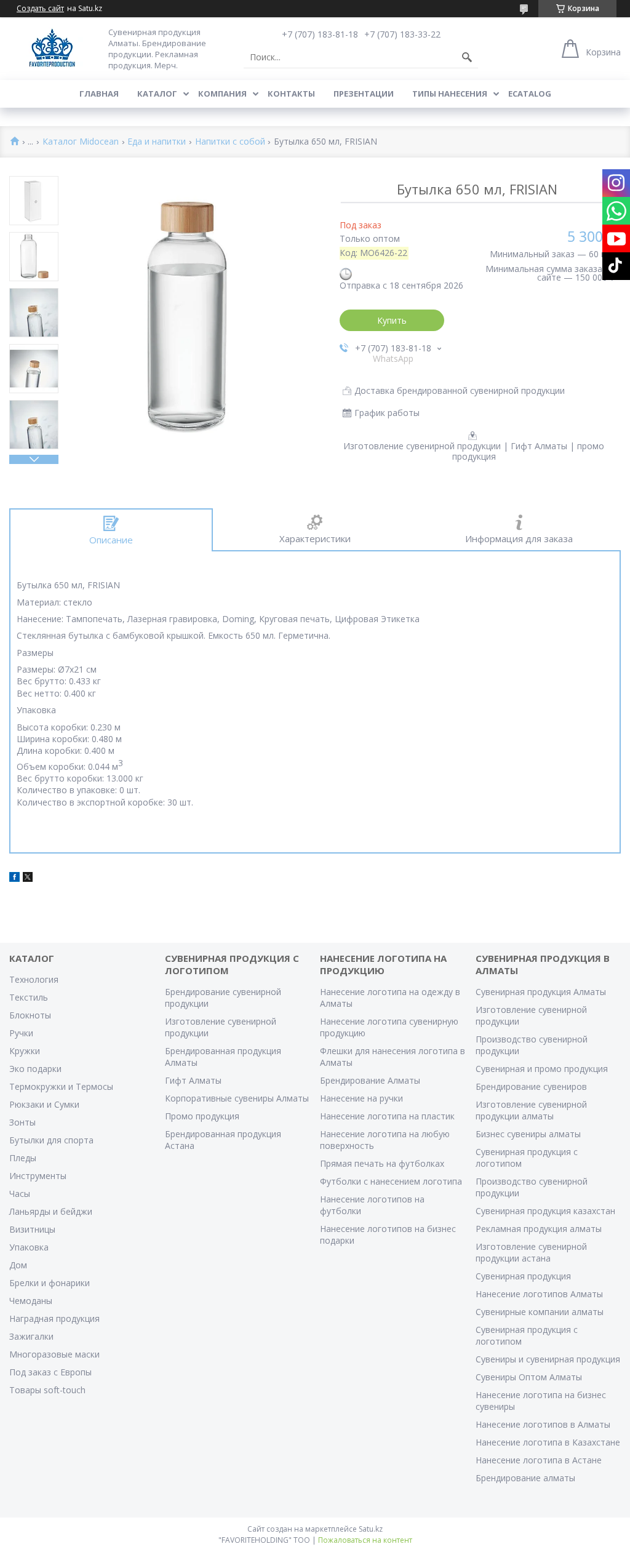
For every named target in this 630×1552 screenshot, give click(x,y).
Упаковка (29, 1247)
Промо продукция (202, 1116)
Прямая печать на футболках (382, 1163)
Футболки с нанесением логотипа (391, 1181)
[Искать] (467, 57)
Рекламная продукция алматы (539, 1228)
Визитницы (32, 1229)
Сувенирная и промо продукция (542, 1068)
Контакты (291, 93)
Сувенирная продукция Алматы (541, 992)
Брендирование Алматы (370, 1080)
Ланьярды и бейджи (50, 1211)
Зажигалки (31, 1336)
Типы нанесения (449, 93)
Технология (33, 979)
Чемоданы (30, 1300)
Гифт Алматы (193, 1080)
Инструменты (37, 1176)
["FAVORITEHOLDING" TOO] (52, 48)
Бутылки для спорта (51, 1140)
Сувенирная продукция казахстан (545, 1211)
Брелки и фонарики (49, 1283)
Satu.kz (371, 1529)
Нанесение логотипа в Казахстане (548, 1442)
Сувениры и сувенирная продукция (548, 1359)
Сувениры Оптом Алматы (529, 1377)
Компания (222, 93)
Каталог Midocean (80, 142)
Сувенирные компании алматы (540, 1312)
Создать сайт (40, 8)
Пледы (22, 1158)
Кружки (24, 1051)
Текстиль (28, 997)
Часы (19, 1193)
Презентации (363, 93)
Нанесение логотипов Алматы (539, 1294)
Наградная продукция (54, 1318)
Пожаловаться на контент (365, 1540)
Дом (18, 1265)
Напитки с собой (230, 142)
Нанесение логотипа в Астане (539, 1460)
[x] (28, 878)
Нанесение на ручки (361, 1098)
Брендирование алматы (525, 1478)
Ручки (21, 1033)
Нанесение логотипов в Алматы (543, 1424)
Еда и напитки (156, 142)
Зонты (22, 1122)
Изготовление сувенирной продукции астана (531, 1252)
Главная (99, 93)
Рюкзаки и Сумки (44, 1104)
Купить (392, 320)
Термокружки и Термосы (61, 1086)
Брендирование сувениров (531, 1086)
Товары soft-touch (47, 1390)
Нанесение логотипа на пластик (387, 1116)
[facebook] (14, 878)
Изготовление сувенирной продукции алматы (531, 1110)
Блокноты (30, 1015)
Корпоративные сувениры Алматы (237, 1098)
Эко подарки (35, 1068)
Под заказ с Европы (50, 1372)
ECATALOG (529, 93)
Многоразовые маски (54, 1354)
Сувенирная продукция (523, 1276)
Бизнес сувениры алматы (528, 1134)
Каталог (157, 93)
